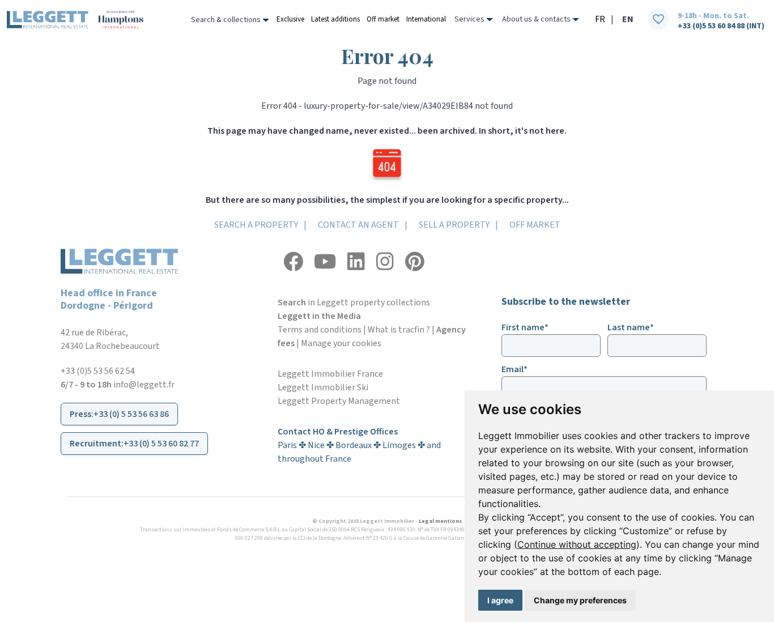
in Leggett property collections (354, 302)
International (426, 19)
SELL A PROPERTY (454, 225)
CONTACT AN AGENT (358, 225)
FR (600, 19)
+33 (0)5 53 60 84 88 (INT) (721, 26)
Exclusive (290, 19)
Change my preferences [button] (580, 600)
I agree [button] (500, 600)
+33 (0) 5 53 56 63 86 (131, 414)
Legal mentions (440, 521)
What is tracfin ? (399, 329)
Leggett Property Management (339, 401)
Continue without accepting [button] (576, 544)
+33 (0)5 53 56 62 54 (98, 371)
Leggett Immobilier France (330, 374)
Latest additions (335, 19)
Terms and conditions (320, 329)
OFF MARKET (534, 225)
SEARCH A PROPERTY (256, 225)
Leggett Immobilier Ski (323, 387)
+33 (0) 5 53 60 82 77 (161, 443)
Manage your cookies (341, 343)
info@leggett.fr (144, 384)
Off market (383, 19)
